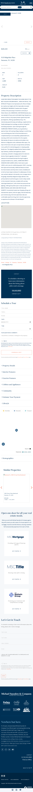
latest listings (23, 743)
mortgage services (5, 741)
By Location (26, 7)
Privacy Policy (10, 346)
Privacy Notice (4, 779)
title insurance (14, 741)
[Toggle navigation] (31, 3)
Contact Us (15, 293)
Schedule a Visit (16, 304)
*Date (2, 319)
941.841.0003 (22, 2)
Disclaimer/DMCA (15, 779)
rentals (20, 739)
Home (2, 262)
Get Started (15, 551)
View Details (16, 492)
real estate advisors (23, 732)
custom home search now (10, 745)
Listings (7, 262)
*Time (2, 326)
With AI (19, 7)
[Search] (31, 7)
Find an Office (27, 759)
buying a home (6, 739)
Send (3, 675)
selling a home (14, 739)
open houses (16, 743)
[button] (2, 26)
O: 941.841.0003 (27, 757)
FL (10, 262)
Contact (29, 755)
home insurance (5, 743)
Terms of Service (26, 357)
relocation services (23, 741)
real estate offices (5, 732)
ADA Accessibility (25, 779)
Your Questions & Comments (9, 332)
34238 (24, 262)
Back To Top (27, 768)
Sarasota (14, 262)
